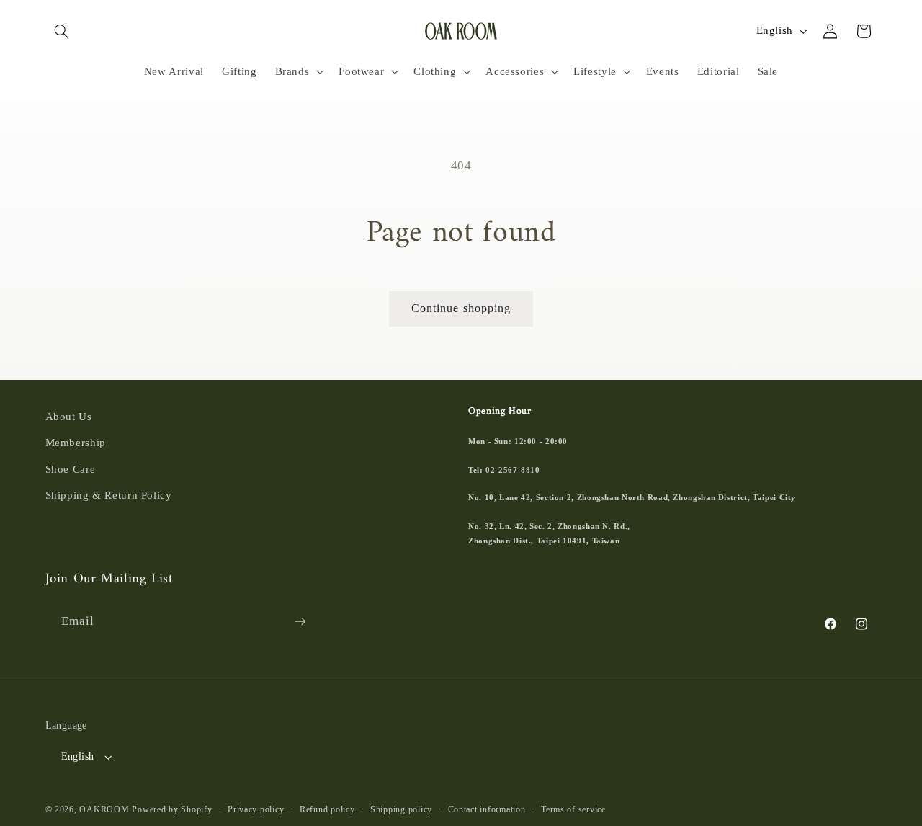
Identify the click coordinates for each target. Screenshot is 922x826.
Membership (75, 442)
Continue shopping (461, 308)
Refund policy (327, 809)
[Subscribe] (299, 621)
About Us (68, 416)
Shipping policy (401, 809)
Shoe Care (70, 469)
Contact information (487, 809)
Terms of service (573, 809)
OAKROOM (104, 809)
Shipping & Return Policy (108, 495)
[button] (62, 31)
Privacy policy (256, 809)
